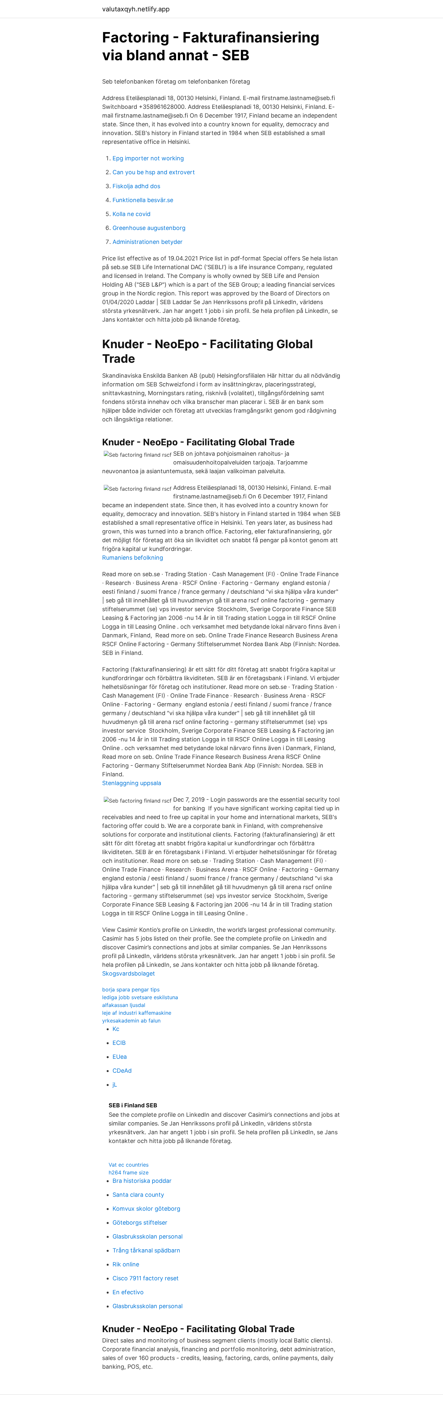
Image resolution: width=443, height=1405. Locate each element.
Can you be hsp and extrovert (154, 172)
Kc (116, 1028)
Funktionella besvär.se (143, 200)
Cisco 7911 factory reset (146, 1278)
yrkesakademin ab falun (131, 1020)
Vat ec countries (129, 1164)
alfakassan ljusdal (123, 1005)
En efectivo (128, 1292)
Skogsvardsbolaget (128, 973)
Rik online (126, 1264)
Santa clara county (138, 1194)
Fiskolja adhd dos (136, 186)
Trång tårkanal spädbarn (146, 1250)
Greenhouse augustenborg (149, 227)
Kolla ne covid (131, 214)
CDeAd (122, 1070)
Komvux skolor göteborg (146, 1208)
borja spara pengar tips (131, 989)
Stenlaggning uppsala (131, 783)
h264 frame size (129, 1172)
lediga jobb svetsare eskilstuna (140, 997)
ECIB (119, 1042)
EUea (120, 1056)
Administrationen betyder (148, 241)
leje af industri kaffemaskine (136, 1013)
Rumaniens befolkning (132, 557)
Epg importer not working (148, 158)
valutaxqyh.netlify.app (136, 9)
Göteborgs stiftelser (140, 1222)
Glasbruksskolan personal (148, 1236)
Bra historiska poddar (142, 1180)
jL (115, 1084)
